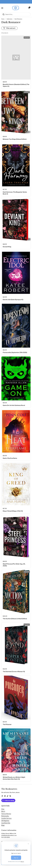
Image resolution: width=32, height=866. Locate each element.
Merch (3, 811)
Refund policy (5, 816)
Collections (9, 19)
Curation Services (6, 818)
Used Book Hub (5, 823)
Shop (2, 809)
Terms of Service (6, 813)
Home (2, 19)
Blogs (3, 825)
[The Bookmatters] (15, 8)
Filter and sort (10, 28)
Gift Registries (5, 820)
